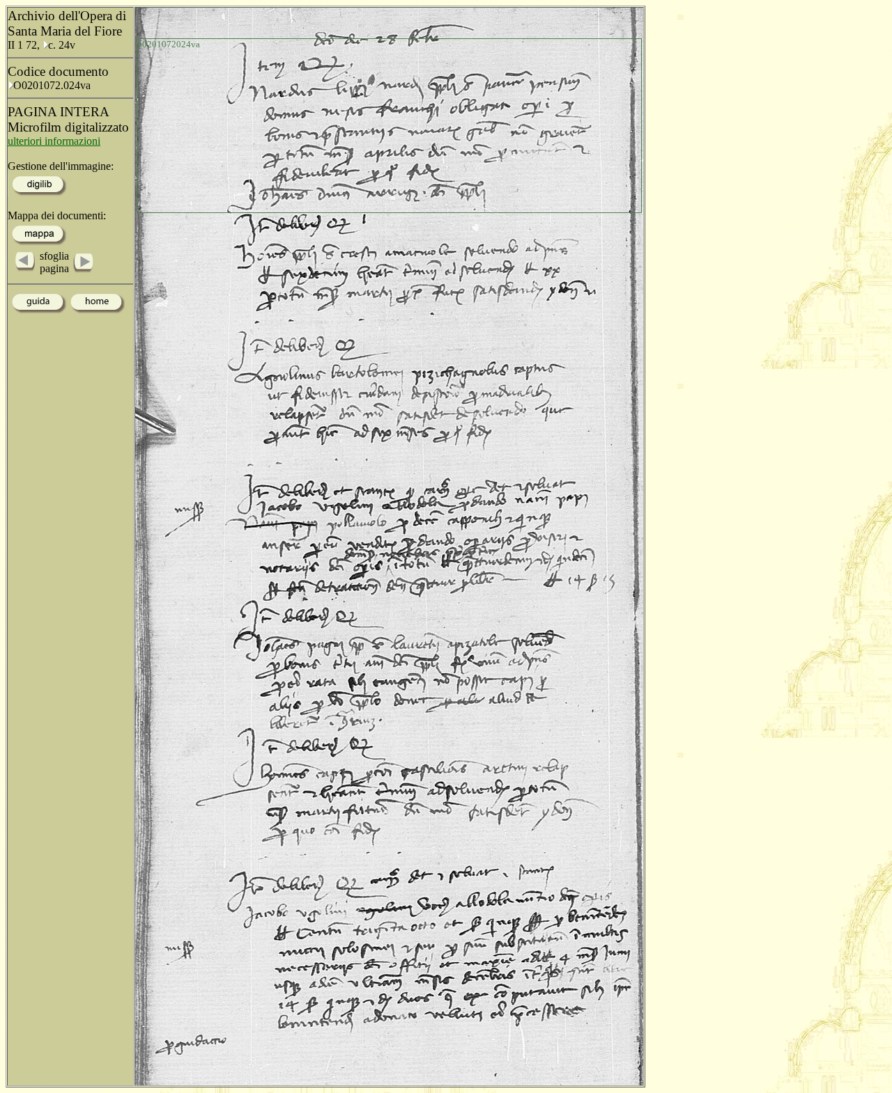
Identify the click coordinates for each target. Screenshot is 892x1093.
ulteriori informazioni (54, 141)
